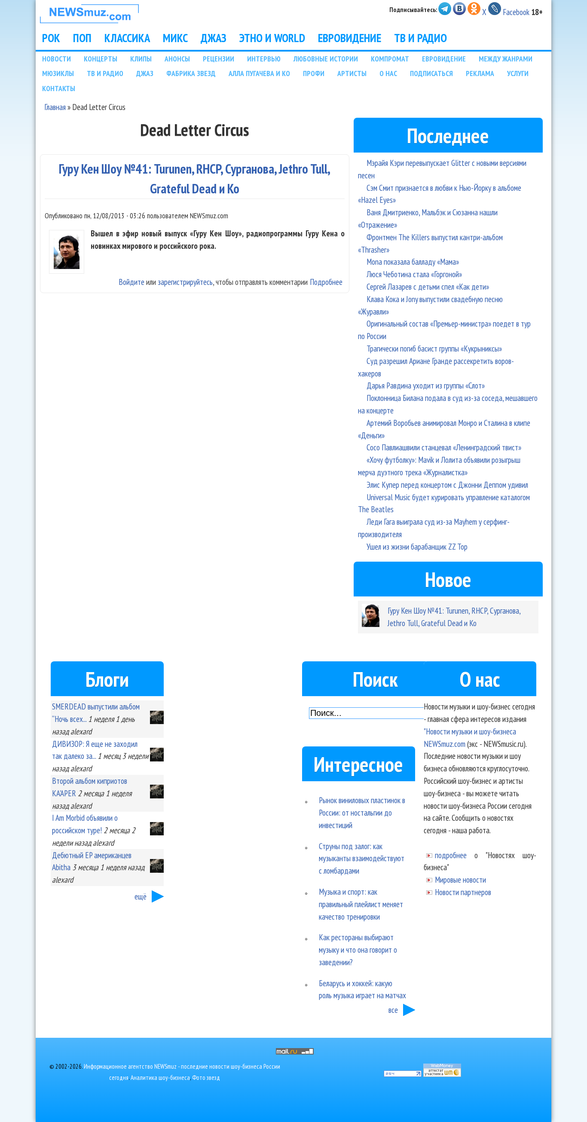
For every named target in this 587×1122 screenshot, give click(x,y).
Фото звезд (206, 1077)
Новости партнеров (463, 892)
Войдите (131, 281)
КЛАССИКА (127, 38)
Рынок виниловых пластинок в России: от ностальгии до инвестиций (362, 812)
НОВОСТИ (56, 59)
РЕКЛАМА (480, 73)
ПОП (82, 38)
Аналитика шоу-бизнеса (160, 1077)
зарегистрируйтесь (185, 281)
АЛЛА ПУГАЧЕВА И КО (259, 73)
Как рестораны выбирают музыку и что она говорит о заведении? (358, 949)
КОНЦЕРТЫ (100, 59)
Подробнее (326, 281)
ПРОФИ (313, 73)
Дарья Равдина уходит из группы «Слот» (426, 385)
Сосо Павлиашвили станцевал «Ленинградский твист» (444, 447)
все (393, 1009)
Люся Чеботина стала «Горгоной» (414, 274)
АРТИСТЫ (352, 73)
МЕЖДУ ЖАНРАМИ (505, 59)
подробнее (451, 855)
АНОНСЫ (177, 59)
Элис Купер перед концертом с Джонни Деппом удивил (447, 484)
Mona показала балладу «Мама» (413, 261)
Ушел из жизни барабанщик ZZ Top (417, 546)
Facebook (516, 11)
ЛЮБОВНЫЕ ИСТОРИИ (326, 59)
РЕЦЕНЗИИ (218, 59)
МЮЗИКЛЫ (58, 73)
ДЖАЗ (213, 38)
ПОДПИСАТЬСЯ (431, 73)
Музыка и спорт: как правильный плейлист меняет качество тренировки (361, 904)
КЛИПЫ (141, 59)
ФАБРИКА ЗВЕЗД (191, 73)
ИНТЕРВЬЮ (264, 59)
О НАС (388, 73)
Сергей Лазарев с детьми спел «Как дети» (428, 286)
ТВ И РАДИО (420, 38)
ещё (141, 896)
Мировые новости (460, 879)
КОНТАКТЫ (58, 88)
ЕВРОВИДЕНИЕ (349, 38)
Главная (55, 106)
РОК (51, 38)
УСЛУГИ (518, 73)
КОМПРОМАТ (390, 59)
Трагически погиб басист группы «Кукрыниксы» (434, 348)
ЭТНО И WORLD (272, 38)
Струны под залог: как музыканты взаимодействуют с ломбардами (361, 858)
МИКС (175, 38)
